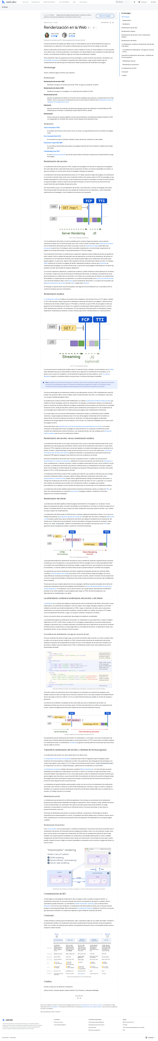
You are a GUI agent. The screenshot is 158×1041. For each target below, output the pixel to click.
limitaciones (47, 906)
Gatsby (111, 369)
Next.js (70, 281)
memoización (107, 461)
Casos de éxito (83, 2)
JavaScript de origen (92, 246)
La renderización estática (51, 299)
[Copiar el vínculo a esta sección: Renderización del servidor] (68, 162)
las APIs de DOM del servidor (105, 278)
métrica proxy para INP (58, 154)
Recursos (25, 2)
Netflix (46, 263)
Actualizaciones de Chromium (96, 1025)
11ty (103, 374)
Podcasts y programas (94, 1030)
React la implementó (87, 769)
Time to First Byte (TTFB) (52, 127)
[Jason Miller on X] (69, 36)
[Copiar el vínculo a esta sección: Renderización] (56, 78)
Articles (5, 7)
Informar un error (58, 1022)
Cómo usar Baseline (64, 2)
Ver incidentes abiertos (60, 1025)
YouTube (125, 1025)
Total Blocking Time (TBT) (52, 151)
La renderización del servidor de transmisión (57, 759)
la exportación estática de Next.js (96, 401)
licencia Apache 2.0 (54, 1006)
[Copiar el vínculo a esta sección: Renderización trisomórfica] (65, 825)
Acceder (153, 2)
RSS (124, 1030)
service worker (74, 491)
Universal (86, 283)
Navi (109, 401)
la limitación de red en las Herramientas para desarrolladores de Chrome (80, 426)
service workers (52, 829)
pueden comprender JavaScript (84, 903)
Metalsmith (47, 376)
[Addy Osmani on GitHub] (54, 36)
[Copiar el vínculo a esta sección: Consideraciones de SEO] (67, 894)
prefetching (102, 263)
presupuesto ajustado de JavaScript (70, 517)
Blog (74, 2)
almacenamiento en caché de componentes (57, 461)
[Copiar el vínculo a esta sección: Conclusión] (55, 916)
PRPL (105, 523)
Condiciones (5, 1037)
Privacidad (13, 1037)
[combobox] (123, 1)
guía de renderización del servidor (55, 283)
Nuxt (73, 283)
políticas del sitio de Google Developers (92, 1006)
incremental (72, 742)
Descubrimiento (35, 2)
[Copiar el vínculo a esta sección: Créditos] (53, 982)
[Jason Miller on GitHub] (72, 36)
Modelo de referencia (49, 2)
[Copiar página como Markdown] (93, 27)
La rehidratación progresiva (52, 769)
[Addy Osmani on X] (52, 36)
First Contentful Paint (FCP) (52, 136)
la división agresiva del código (60, 573)
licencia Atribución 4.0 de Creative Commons (91, 1005)
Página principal (48, 22)
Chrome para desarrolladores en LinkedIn (133, 1027)
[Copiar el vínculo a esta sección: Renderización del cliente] (67, 499)
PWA (107, 489)
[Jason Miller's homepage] (74, 36)
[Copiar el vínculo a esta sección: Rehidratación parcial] (61, 797)
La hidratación (48, 603)
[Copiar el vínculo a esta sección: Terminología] (56, 68)
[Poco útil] (113, 22)
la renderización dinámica (84, 908)
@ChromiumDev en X (128, 1022)
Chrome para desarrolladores (96, 1022)
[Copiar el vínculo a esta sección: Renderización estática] (65, 294)
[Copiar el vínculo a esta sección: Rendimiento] (54, 124)
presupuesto (48, 248)
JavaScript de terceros (106, 243)
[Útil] (110, 22)
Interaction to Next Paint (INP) (53, 143)
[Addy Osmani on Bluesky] (56, 36)
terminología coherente (51, 60)
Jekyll (106, 374)
